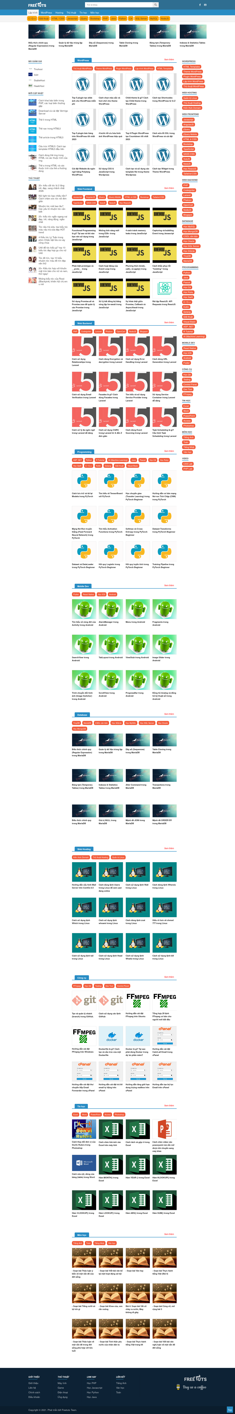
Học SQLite (117, 723)
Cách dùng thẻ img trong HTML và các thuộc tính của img (53, 158)
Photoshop (119, 1114)
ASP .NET (77, 460)
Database (82, 714)
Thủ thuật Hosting (100, 857)
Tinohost (38, 69)
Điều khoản (34, 1397)
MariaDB (87, 723)
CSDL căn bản (101, 723)
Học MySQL (131, 723)
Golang (108, 465)
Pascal (143, 460)
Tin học (83, 12)
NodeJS (165, 18)
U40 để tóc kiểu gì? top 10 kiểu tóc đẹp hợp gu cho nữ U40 (52, 250)
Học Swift (77, 465)
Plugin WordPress (123, 68)
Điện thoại (63, 1392)
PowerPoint (96, 1114)
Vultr (36, 74)
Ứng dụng (62, 1397)
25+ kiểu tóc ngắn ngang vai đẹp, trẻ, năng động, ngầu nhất (53, 219)
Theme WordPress (104, 68)
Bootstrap (95, 18)
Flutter (76, 594)
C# (130, 18)
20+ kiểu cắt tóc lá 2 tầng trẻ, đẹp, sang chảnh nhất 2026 (51, 188)
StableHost (39, 80)
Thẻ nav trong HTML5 (50, 128)
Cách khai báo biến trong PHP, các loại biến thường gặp (52, 103)
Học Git (88, 986)
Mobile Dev (83, 586)
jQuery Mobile (115, 197)
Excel (75, 1114)
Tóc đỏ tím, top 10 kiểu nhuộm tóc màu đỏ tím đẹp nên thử (52, 261)
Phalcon (109, 331)
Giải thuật (43, 18)
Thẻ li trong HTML (48, 119)
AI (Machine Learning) (118, 460)
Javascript (72, 18)
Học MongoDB (79, 728)
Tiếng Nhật (99, 1243)
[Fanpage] (200, 5)
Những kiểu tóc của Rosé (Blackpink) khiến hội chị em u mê (53, 281)
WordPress (46, 12)
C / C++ (32, 18)
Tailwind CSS (158, 197)
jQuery (84, 18)
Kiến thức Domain (81, 857)
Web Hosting (84, 849)
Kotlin (98, 465)
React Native (88, 594)
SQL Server (141, 18)
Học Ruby (164, 460)
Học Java (92, 1397)
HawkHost (39, 86)
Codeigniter (86, 331)
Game (61, 1387)
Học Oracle (163, 723)
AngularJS (90, 197)
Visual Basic (133, 465)
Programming (84, 451)
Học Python (93, 1392)
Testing (98, 986)
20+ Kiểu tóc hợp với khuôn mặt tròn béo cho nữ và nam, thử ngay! (53, 271)
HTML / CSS (58, 18)
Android (112, 594)
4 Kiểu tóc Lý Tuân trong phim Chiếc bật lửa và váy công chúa (52, 240)
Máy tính (62, 1383)
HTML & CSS (130, 197)
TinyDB (76, 723)
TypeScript (77, 202)
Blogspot (144, 331)
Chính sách (34, 1392)
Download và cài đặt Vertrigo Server (53, 112)
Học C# (153, 460)
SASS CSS (91, 202)
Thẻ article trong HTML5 (51, 137)
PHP (105, 18)
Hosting (59, 12)
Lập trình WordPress (144, 68)
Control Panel (123, 986)
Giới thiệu (33, 1383)
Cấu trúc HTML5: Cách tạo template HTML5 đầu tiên (52, 148)
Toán (88, 1243)
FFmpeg (77, 986)
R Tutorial (100, 460)
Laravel (98, 331)
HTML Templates (164, 68)
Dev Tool (109, 986)
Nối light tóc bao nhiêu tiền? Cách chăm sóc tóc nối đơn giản (53, 198)
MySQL (153, 18)
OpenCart (121, 331)
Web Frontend (84, 189)
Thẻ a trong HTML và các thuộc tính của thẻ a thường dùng (53, 168)
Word (84, 1114)
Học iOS (101, 594)
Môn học (94, 12)
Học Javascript (94, 1387)
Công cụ (81, 977)
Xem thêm (169, 59)
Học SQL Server (147, 723)
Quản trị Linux (118, 857)
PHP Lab (187, 468)
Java (113, 18)
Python (122, 18)
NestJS (112, 202)
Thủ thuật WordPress (82, 68)
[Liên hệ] (205, 5)
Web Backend (84, 323)
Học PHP (91, 1383)
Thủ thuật (71, 12)
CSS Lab (187, 463)
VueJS (102, 202)
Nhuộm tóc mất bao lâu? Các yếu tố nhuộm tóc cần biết (52, 209)
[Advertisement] (48, 333)
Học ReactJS (125, 202)
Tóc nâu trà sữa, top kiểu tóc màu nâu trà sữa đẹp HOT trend (53, 229)
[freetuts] (49, 4)
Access (108, 1114)
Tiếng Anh (77, 1243)
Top (230, 1410)
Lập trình (32, 12)
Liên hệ (32, 1387)
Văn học (111, 1243)
